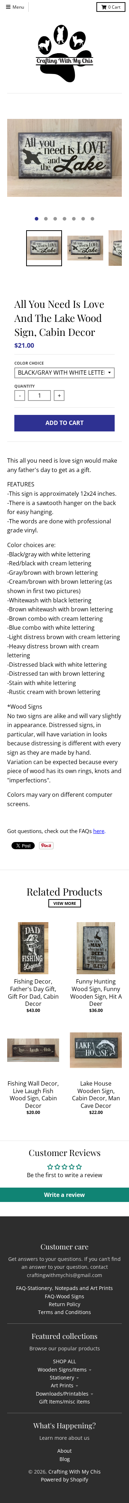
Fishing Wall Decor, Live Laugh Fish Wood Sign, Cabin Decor (33, 1094)
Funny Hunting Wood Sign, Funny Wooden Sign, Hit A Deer (96, 992)
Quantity (24, 386)
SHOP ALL (64, 1361)
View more (64, 903)
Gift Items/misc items (64, 1401)
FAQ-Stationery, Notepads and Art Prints (64, 1288)
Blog (64, 1459)
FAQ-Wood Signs (64, 1296)
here (98, 830)
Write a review (64, 1195)
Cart (114, 7)
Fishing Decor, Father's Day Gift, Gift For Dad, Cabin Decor (33, 992)
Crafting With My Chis (74, 1471)
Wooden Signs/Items (62, 1369)
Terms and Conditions (64, 1312)
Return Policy (64, 1304)
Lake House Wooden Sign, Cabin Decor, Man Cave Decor (96, 1094)
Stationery (62, 1377)
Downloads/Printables (62, 1393)
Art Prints (62, 1385)
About (64, 1450)
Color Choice (29, 363)
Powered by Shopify (64, 1479)
